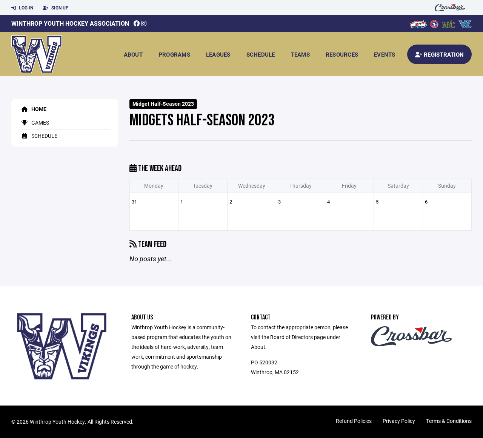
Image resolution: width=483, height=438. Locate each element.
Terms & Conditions (449, 420)
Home (38, 109)
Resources (342, 54)
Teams (300, 54)
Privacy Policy (399, 420)
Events (384, 54)
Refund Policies (354, 420)
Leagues (218, 54)
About (133, 54)
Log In (25, 8)
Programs (174, 54)
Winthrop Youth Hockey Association (70, 23)
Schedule (260, 54)
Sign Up (59, 8)
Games (39, 122)
